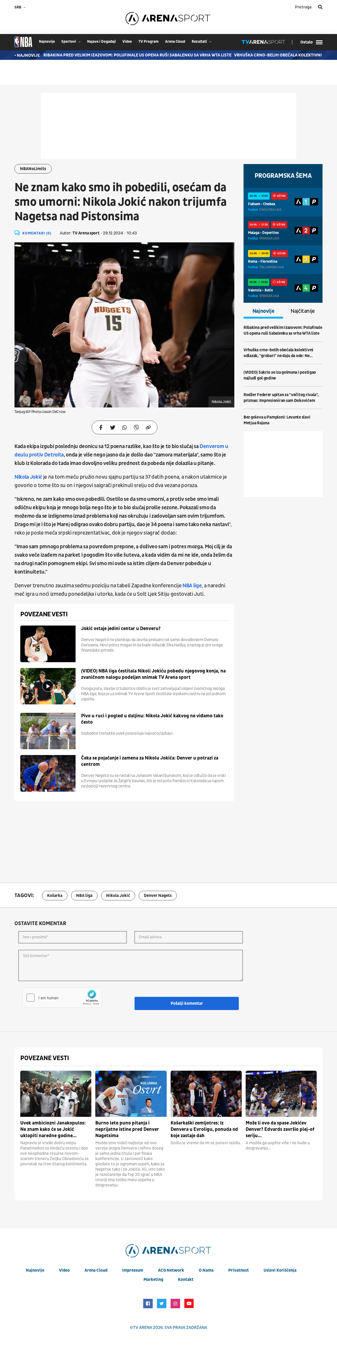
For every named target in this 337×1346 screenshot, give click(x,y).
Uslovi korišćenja (280, 1270)
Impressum (132, 1270)
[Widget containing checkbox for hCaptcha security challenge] (62, 998)
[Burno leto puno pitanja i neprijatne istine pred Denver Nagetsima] (130, 1094)
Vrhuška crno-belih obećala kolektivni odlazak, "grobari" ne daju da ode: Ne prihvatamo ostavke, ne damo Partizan (279, 353)
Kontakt (186, 1279)
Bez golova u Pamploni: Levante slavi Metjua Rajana (277, 420)
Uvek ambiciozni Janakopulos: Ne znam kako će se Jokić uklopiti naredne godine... (53, 1129)
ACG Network (171, 1270)
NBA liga (84, 895)
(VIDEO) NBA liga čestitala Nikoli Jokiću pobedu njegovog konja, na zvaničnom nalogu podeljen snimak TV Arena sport (153, 674)
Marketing (153, 1279)
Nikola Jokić (28, 477)
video (127, 41)
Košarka (54, 895)
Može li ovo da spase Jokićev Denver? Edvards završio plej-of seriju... (280, 1129)
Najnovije (263, 311)
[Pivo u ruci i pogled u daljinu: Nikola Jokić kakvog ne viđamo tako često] (48, 731)
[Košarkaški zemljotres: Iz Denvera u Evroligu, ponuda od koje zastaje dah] (206, 1094)
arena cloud (175, 41)
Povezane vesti (43, 614)
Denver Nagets (158, 895)
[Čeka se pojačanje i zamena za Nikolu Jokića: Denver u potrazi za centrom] (48, 773)
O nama (206, 1270)
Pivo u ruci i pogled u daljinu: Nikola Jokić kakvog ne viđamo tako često (152, 719)
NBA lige (192, 586)
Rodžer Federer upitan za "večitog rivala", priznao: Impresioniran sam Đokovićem (281, 397)
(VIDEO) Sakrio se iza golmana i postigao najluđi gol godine (280, 375)
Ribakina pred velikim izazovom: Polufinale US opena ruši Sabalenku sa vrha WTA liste (122, 55)
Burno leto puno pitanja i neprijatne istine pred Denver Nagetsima (127, 1129)
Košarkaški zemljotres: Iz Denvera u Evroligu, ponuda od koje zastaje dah (204, 1129)
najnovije (47, 41)
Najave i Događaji (101, 41)
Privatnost (238, 1270)
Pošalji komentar (187, 1003)
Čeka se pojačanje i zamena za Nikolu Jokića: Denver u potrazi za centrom (149, 761)
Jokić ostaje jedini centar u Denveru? (121, 629)
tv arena (142, 1327)
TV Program (148, 41)
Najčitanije (303, 311)
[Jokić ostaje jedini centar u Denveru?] (48, 644)
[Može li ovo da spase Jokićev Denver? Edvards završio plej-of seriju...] (281, 1094)
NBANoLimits (33, 168)
